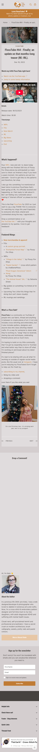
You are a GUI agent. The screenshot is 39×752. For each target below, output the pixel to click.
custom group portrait (16, 246)
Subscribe (19, 683)
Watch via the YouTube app (14, 76)
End (5, 144)
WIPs (5, 124)
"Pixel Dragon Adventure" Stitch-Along (19, 272)
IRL (5, 134)
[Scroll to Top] (35, 741)
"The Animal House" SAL (15, 279)
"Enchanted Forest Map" (15, 250)
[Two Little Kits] (19, 4)
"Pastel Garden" (12, 265)
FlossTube (20, 46)
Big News (7, 138)
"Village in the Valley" (14, 259)
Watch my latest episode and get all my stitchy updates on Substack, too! (19, 13)
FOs (5, 128)
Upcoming (8, 141)
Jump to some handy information (17, 79)
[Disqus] (19, 487)
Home (5, 22)
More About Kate (20, 637)
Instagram (28, 362)
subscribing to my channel (14, 372)
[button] (35, 4)
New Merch (8, 131)
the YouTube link (8, 221)
